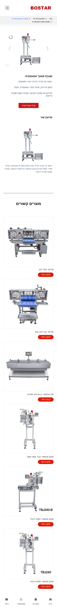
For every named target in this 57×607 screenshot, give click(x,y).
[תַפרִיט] (7, 7)
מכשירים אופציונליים (20, 19)
